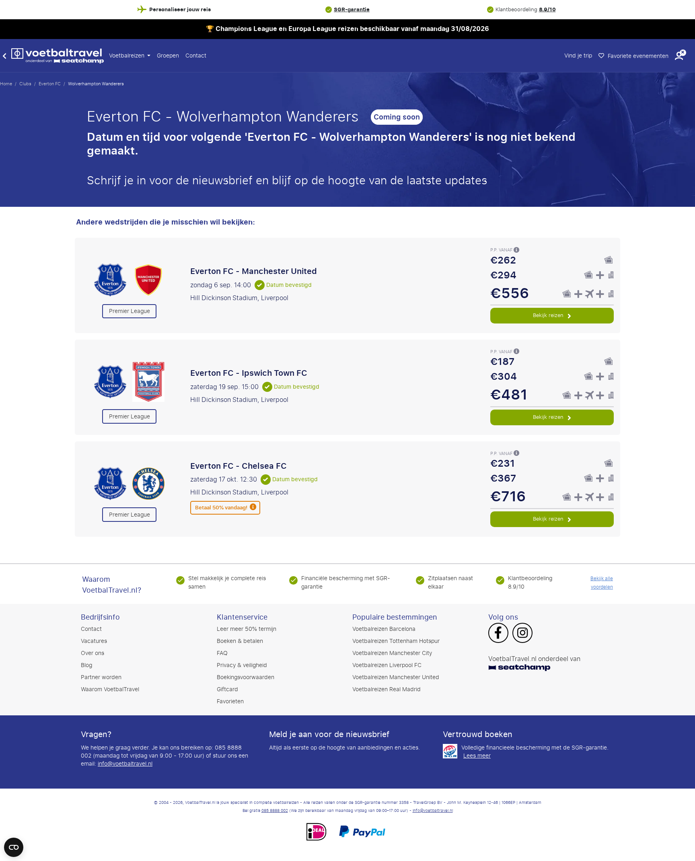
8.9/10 (547, 9)
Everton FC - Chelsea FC (238, 466)
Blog (86, 665)
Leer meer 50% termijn (246, 629)
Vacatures (94, 641)
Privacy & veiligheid (242, 665)
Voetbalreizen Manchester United (395, 677)
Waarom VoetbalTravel (110, 689)
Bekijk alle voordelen (601, 582)
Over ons (92, 653)
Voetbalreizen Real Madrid (386, 689)
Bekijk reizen (549, 315)
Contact (195, 56)
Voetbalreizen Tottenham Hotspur (396, 641)
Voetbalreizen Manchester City (392, 653)
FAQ (222, 653)
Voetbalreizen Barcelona (383, 629)
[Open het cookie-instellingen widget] (13, 844)
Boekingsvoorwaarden (245, 677)
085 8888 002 (274, 810)
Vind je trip (578, 56)
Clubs (25, 84)
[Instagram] (522, 634)
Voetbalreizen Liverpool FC (387, 665)
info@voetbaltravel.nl (125, 764)
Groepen (168, 56)
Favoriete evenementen (637, 56)
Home (6, 84)
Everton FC (50, 84)
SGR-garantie (352, 9)
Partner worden (101, 677)
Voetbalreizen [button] (127, 56)
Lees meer (477, 756)
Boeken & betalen (240, 641)
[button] (679, 56)
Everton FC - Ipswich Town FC (248, 373)
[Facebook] (498, 634)
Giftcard (227, 689)
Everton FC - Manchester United (253, 271)
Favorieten (230, 701)
